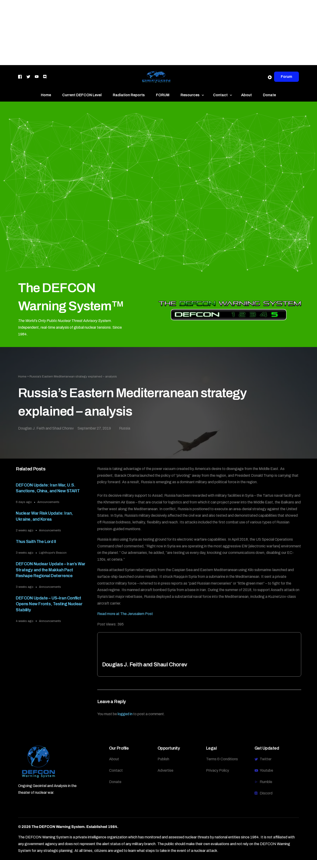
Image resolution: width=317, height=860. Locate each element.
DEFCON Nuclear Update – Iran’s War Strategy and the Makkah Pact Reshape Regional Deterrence (50, 570)
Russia (124, 428)
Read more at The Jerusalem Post (125, 614)
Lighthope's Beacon (53, 552)
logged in (125, 714)
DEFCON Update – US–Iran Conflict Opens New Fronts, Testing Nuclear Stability (49, 604)
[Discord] (45, 76)
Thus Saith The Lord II (36, 541)
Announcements (48, 502)
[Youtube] (36, 76)
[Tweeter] (28, 76)
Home (22, 376)
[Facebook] (20, 76)
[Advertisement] (139, 32)
